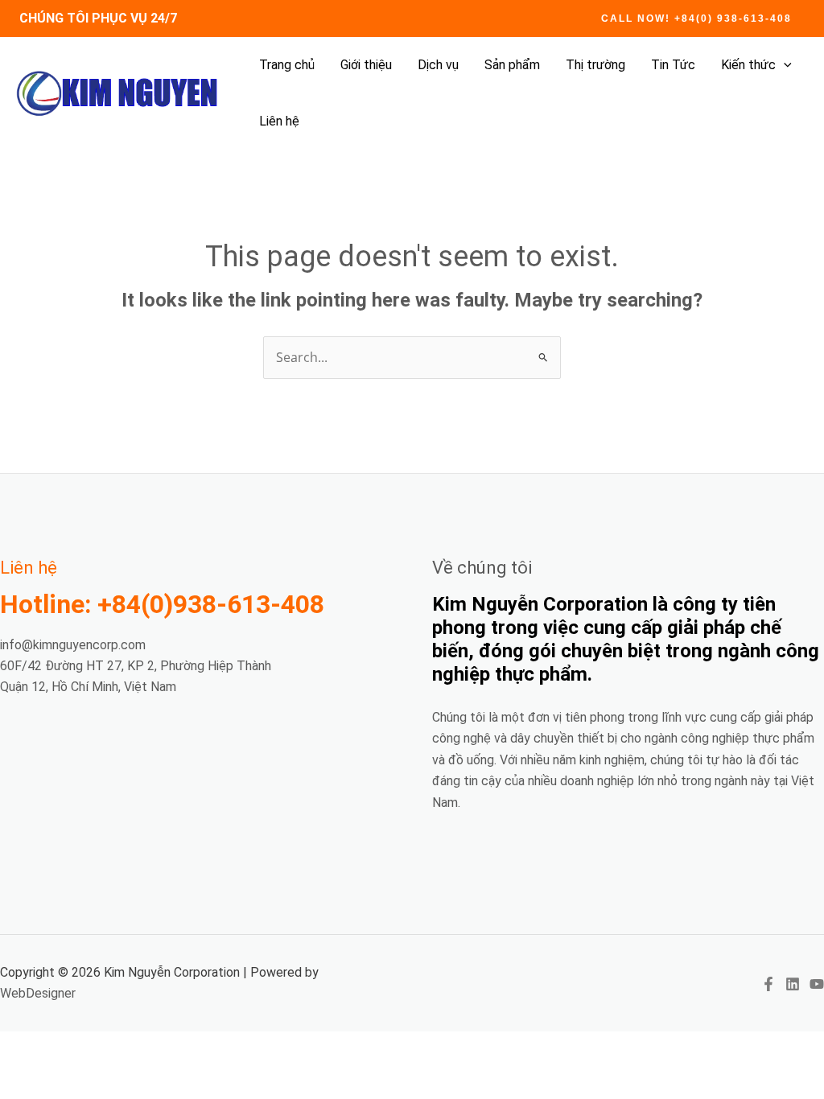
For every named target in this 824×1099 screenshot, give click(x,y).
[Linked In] (792, 984)
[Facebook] (768, 984)
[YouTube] (817, 984)
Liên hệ (279, 121)
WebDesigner (38, 993)
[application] (784, 65)
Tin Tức (673, 64)
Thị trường (595, 64)
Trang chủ (287, 64)
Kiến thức (748, 64)
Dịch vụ (438, 64)
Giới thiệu (366, 64)
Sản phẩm (512, 64)
